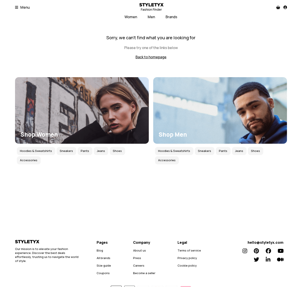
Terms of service (189, 250)
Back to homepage (151, 57)
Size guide (104, 265)
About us (139, 250)
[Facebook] (268, 251)
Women (130, 16)
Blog (100, 250)
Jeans (101, 151)
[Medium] (280, 259)
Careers (138, 265)
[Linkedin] (268, 259)
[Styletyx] (48, 241)
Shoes (117, 151)
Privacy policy (187, 258)
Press (137, 258)
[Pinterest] (256, 251)
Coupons (103, 273)
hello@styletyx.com (265, 242)
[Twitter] (256, 259)
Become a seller (144, 273)
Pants (85, 151)
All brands (103, 258)
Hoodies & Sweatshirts (36, 151)
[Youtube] (281, 251)
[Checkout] (278, 7)
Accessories (28, 160)
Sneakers (66, 151)
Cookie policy (187, 265)
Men (151, 16)
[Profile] (285, 7)
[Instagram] (245, 251)
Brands (171, 16)
